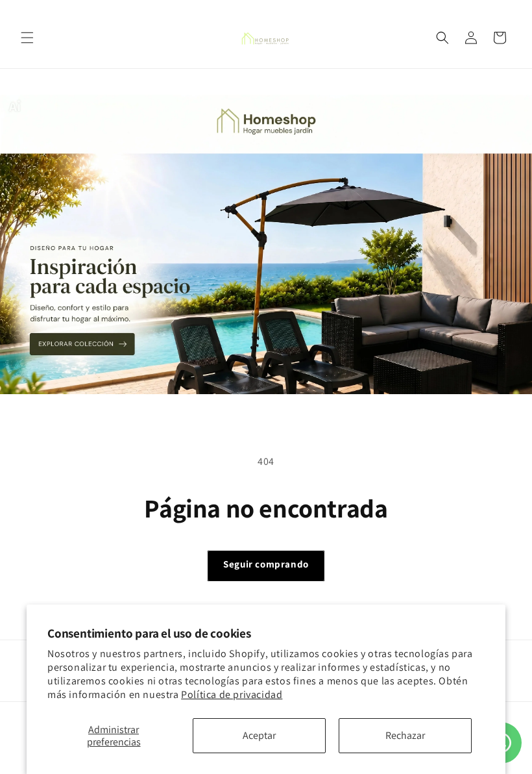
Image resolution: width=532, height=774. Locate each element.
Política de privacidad (231, 694)
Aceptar (259, 735)
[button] (27, 37)
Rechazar (405, 735)
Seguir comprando (266, 564)
